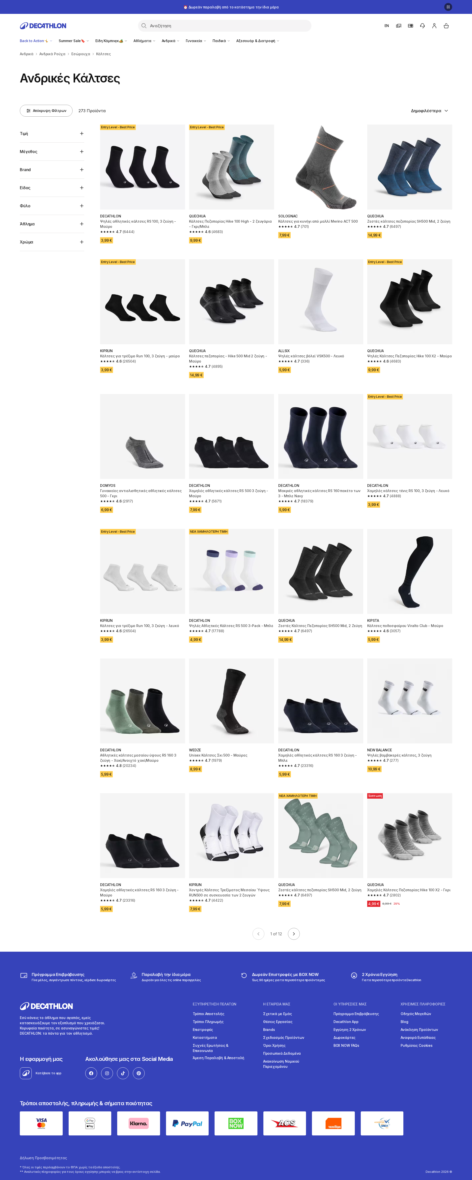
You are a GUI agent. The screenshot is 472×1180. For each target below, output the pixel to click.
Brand (25, 169)
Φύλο (25, 205)
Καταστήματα (205, 1037)
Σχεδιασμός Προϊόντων (283, 1037)
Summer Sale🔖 (72, 41)
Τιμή (24, 133)
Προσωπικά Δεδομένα (282, 1053)
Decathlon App (346, 1022)
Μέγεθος (28, 151)
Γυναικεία (194, 41)
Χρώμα (26, 241)
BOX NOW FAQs (346, 1045)
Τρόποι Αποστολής (208, 1014)
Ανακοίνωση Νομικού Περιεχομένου (281, 1064)
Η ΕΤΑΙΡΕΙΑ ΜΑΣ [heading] (276, 1004)
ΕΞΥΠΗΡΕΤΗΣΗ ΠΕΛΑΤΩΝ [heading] (214, 1004)
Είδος (25, 187)
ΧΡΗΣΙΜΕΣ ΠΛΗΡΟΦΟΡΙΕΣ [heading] (423, 1004)
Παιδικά (220, 41)
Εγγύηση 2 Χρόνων (349, 1029)
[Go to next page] (294, 934)
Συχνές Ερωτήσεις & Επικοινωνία (210, 1048)
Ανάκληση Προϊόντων (419, 1029)
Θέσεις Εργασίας (277, 1022)
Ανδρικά (169, 41)
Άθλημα (27, 223)
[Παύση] (448, 7)
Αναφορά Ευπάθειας (418, 1037)
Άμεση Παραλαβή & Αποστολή (219, 1058)
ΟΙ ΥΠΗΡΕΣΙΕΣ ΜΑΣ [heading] (350, 1004)
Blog (404, 1022)
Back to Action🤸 (34, 41)
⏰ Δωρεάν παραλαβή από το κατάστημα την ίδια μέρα (231, 7)
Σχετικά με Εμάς (277, 1014)
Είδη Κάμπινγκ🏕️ (109, 41)
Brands (269, 1029)
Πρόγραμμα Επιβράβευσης (356, 1014)
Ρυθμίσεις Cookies (417, 1045)
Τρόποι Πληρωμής (208, 1022)
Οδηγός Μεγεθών (416, 1014)
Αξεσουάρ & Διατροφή (256, 41)
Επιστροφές (203, 1029)
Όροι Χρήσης (274, 1045)
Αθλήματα (143, 41)
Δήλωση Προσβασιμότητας (43, 1158)
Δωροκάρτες (344, 1037)
